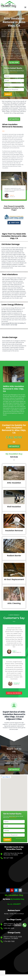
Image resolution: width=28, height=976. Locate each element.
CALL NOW (14, 437)
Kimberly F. (17, 683)
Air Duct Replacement (14, 579)
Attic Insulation (14, 483)
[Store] (20, 890)
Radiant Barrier (14, 555)
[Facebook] (8, 890)
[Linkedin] (16, 890)
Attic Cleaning (14, 603)
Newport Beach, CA (17, 652)
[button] (25, 7)
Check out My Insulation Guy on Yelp (14, 972)
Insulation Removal (14, 530)
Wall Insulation (14, 506)
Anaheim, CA (16, 684)
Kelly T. (15, 651)
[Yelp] (12, 890)
